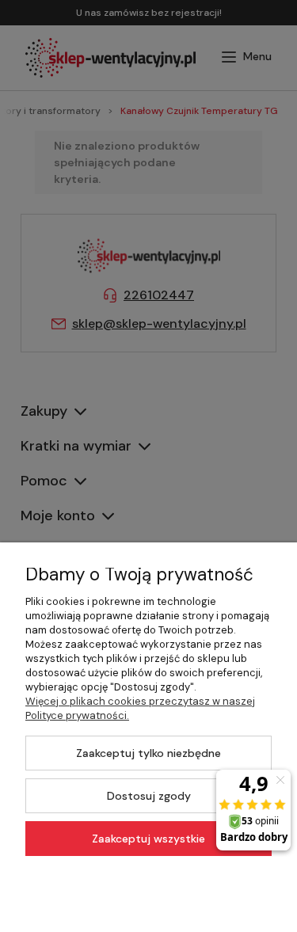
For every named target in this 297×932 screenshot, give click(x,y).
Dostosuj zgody (149, 796)
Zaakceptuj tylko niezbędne (148, 753)
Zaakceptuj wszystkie (148, 838)
